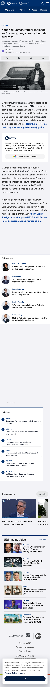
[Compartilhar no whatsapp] (7, 58)
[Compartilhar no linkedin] (43, 58)
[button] (19, 515)
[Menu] (47, 3)
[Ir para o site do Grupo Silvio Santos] (21, 636)
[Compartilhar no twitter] (31, 58)
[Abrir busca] (42, 3)
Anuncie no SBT (25, 643)
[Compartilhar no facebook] (19, 58)
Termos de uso (25, 651)
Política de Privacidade (14, 673)
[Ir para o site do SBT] (38, 636)
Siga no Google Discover (27, 156)
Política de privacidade (25, 647)
